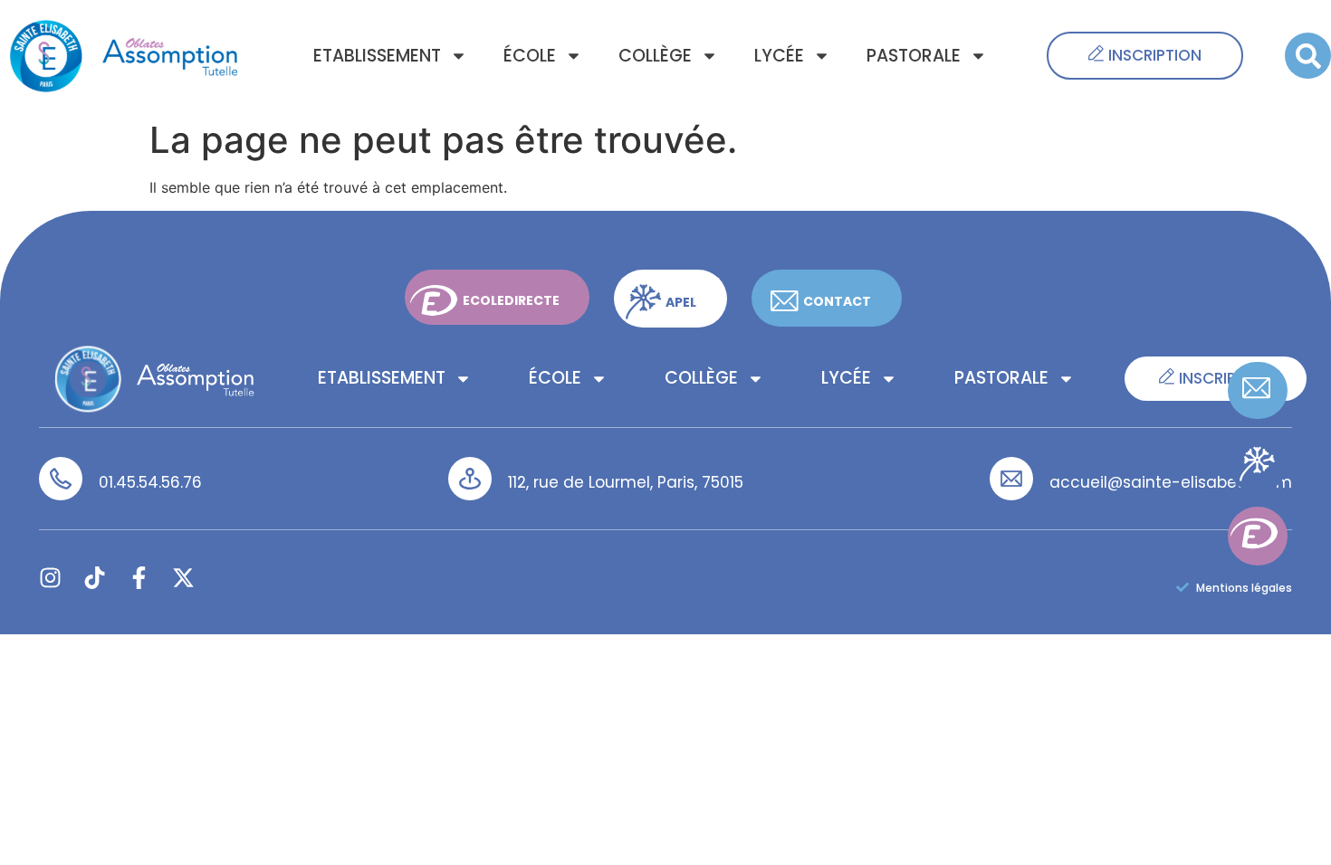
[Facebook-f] (139, 577)
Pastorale (914, 55)
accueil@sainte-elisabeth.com (1170, 482)
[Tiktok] (94, 577)
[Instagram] (50, 577)
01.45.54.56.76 (150, 482)
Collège (655, 55)
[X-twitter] (183, 577)
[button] (1308, 56)
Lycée (779, 55)
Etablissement (377, 55)
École (529, 55)
